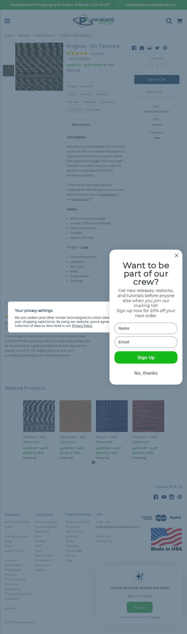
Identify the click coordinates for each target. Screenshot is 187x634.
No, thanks (146, 372)
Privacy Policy (82, 326)
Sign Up (146, 357)
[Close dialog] (177, 255)
